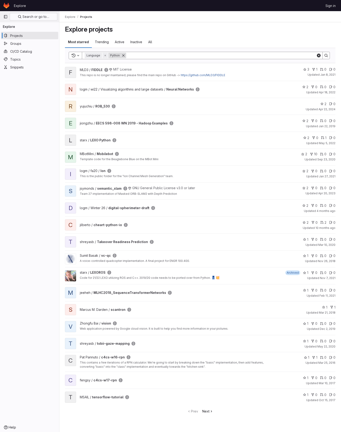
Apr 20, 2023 (326, 193)
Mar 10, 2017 (327, 383)
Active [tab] (119, 42)
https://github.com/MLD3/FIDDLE (203, 75)
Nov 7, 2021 (327, 278)
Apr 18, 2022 (327, 92)
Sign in (330, 6)
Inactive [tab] (136, 42)
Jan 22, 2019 (327, 126)
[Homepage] (6, 5)
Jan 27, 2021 (327, 176)
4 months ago (326, 211)
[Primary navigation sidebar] (5, 16)
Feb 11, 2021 (327, 295)
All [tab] (150, 42)
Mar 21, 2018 (327, 312)
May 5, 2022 (327, 143)
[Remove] (123, 55)
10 (315, 154)
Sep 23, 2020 (326, 159)
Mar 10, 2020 (326, 245)
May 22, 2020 (326, 346)
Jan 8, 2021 (327, 74)
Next (205, 411)
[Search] (326, 55)
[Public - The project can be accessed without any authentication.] (106, 70)
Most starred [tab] (78, 42)
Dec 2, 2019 (327, 329)
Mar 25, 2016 (326, 362)
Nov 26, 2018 (326, 261)
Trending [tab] (102, 42)
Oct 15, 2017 (327, 400)
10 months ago (325, 228)
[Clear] (319, 55)
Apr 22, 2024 (326, 109)
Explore (20, 6)
